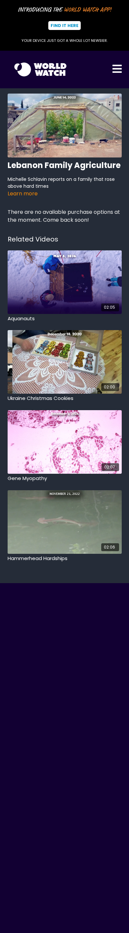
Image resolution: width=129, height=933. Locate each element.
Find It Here (64, 25)
